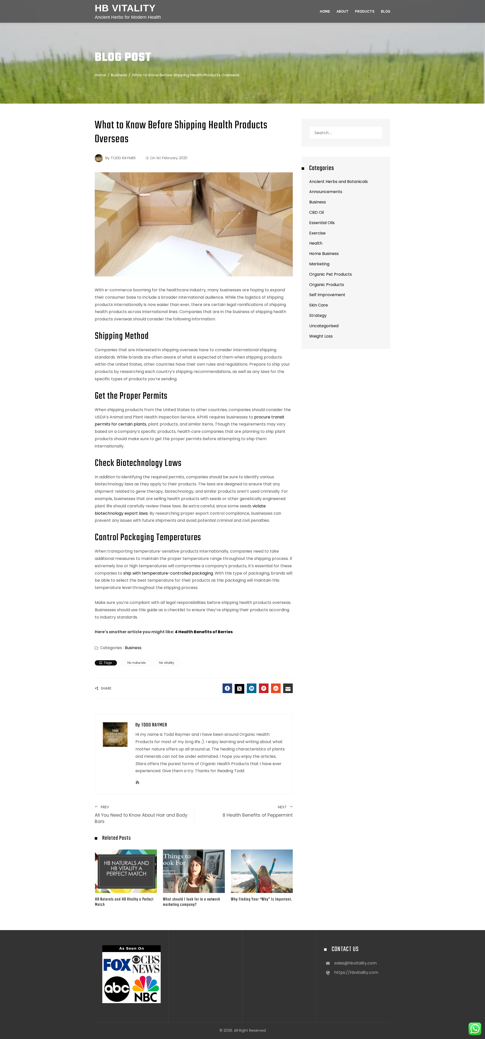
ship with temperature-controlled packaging (168, 573)
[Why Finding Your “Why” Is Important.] (262, 871)
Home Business (324, 253)
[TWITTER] (239, 689)
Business (133, 648)
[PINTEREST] (264, 688)
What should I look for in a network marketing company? (191, 902)
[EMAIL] (288, 688)
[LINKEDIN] (251, 688)
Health (315, 243)
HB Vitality (125, 8)
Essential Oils (322, 223)
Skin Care (318, 305)
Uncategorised (323, 326)
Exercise (317, 233)
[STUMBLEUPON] (276, 688)
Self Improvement (327, 295)
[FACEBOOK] (227, 688)
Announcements (325, 192)
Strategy (318, 315)
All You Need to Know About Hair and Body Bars (141, 814)
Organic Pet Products (330, 274)
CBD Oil (316, 212)
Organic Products (326, 285)
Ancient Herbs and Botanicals (338, 181)
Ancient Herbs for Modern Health (128, 17)
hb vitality (166, 662)
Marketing (319, 264)
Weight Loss (321, 336)
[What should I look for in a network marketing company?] (194, 871)
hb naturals (136, 662)
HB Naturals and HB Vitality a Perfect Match (124, 902)
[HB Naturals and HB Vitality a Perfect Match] (126, 871)
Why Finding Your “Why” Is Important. (261, 899)
